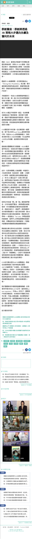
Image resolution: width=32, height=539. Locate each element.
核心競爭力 (26, 341)
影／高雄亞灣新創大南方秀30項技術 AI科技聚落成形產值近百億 (16, 322)
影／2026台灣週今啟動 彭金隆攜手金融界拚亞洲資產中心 (16, 331)
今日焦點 (5, 371)
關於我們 (16, 527)
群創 (26, 343)
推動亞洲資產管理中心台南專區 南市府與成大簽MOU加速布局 (16, 318)
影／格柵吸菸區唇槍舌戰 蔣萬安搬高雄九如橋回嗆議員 (17, 377)
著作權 (4, 527)
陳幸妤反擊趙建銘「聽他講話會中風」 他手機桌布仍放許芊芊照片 (16, 495)
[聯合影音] (10, 2)
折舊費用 (6, 341)
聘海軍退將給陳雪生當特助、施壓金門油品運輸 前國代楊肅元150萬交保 (16, 478)
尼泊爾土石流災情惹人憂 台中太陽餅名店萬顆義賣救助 (17, 379)
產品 (21, 343)
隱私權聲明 (10, 527)
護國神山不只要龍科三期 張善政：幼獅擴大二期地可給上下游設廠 (16, 327)
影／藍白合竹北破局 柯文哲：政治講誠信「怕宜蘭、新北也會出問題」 (17, 374)
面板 (5, 346)
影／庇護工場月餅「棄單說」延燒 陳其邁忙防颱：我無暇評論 (17, 382)
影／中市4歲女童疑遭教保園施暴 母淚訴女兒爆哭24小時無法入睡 (16, 497)
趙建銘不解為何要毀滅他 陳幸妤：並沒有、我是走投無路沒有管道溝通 (16, 492)
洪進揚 (12, 341)
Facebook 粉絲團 (24, 527)
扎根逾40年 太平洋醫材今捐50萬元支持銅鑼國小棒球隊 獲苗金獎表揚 (16, 514)
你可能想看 (5, 389)
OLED (5, 343)
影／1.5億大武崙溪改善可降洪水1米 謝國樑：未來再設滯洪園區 (16, 511)
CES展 (16, 343)
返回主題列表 (27, 14)
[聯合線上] (4, 2)
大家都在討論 (6, 469)
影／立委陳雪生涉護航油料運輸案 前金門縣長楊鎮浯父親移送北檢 (16, 481)
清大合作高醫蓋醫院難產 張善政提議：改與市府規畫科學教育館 (16, 516)
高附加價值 (19, 341)
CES (11, 343)
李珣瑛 (4, 23)
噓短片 (4, 398)
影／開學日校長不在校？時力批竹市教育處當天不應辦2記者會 (16, 509)
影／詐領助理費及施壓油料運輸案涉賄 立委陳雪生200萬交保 (16, 484)
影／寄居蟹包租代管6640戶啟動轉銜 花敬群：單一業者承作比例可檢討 (16, 336)
